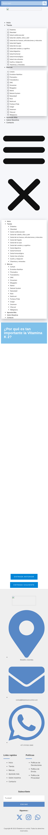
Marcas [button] (9, 67)
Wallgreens (13, 115)
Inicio (8, 23)
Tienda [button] (9, 25)
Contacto (10, 122)
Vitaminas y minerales (17, 65)
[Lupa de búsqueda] (45, 3)
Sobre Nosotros (12, 120)
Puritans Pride (14, 104)
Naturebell (13, 96)
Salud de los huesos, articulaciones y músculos (26, 40)
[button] (24, 172)
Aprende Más (11, 117)
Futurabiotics (14, 80)
